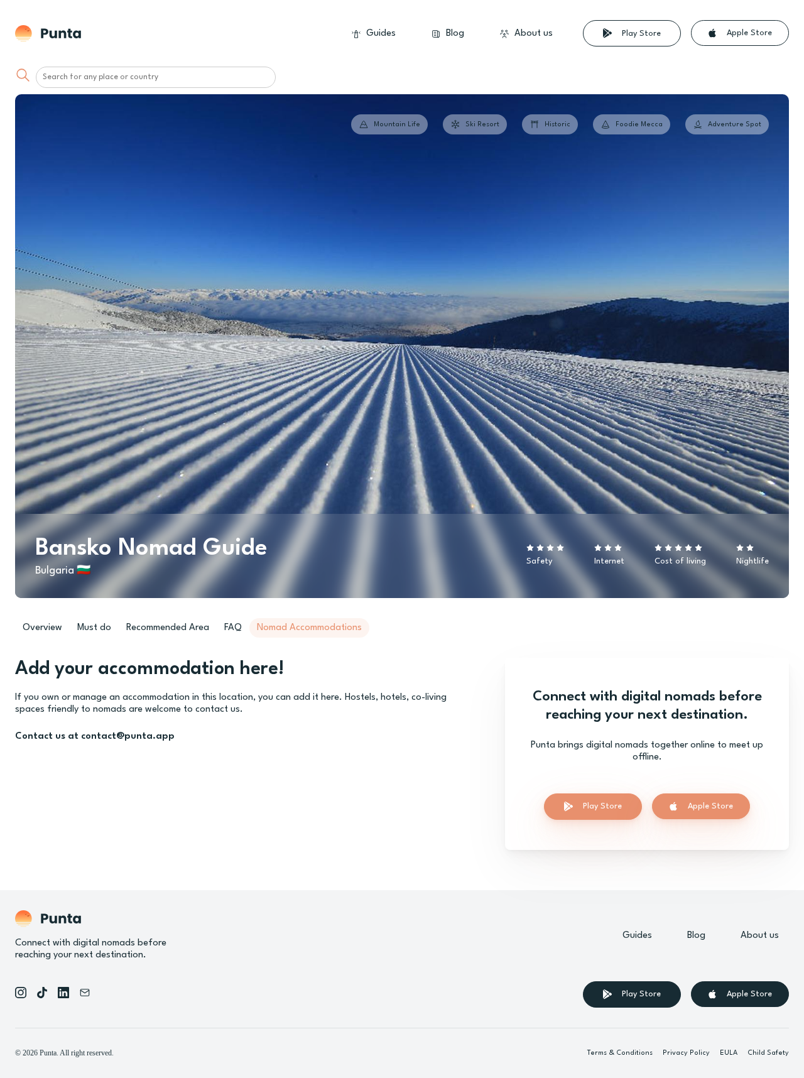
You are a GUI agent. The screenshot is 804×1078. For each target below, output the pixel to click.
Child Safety (768, 1053)
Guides (381, 33)
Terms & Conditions (620, 1053)
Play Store (641, 34)
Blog (455, 33)
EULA (728, 1053)
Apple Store (749, 33)
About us (533, 33)
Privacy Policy (686, 1053)
